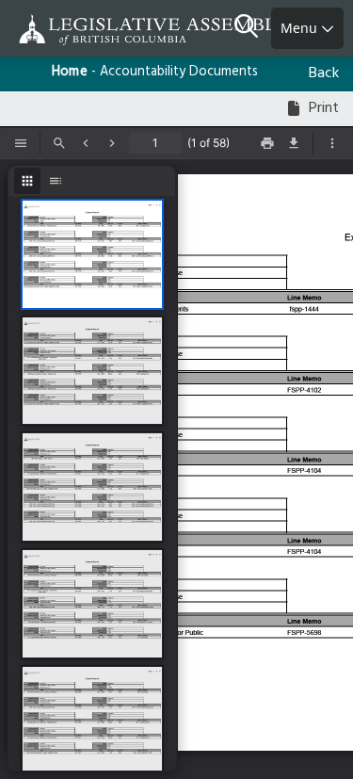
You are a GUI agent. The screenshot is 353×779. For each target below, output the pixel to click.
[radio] (27, 181)
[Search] (252, 28)
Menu (301, 28)
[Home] (75, 29)
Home (70, 72)
